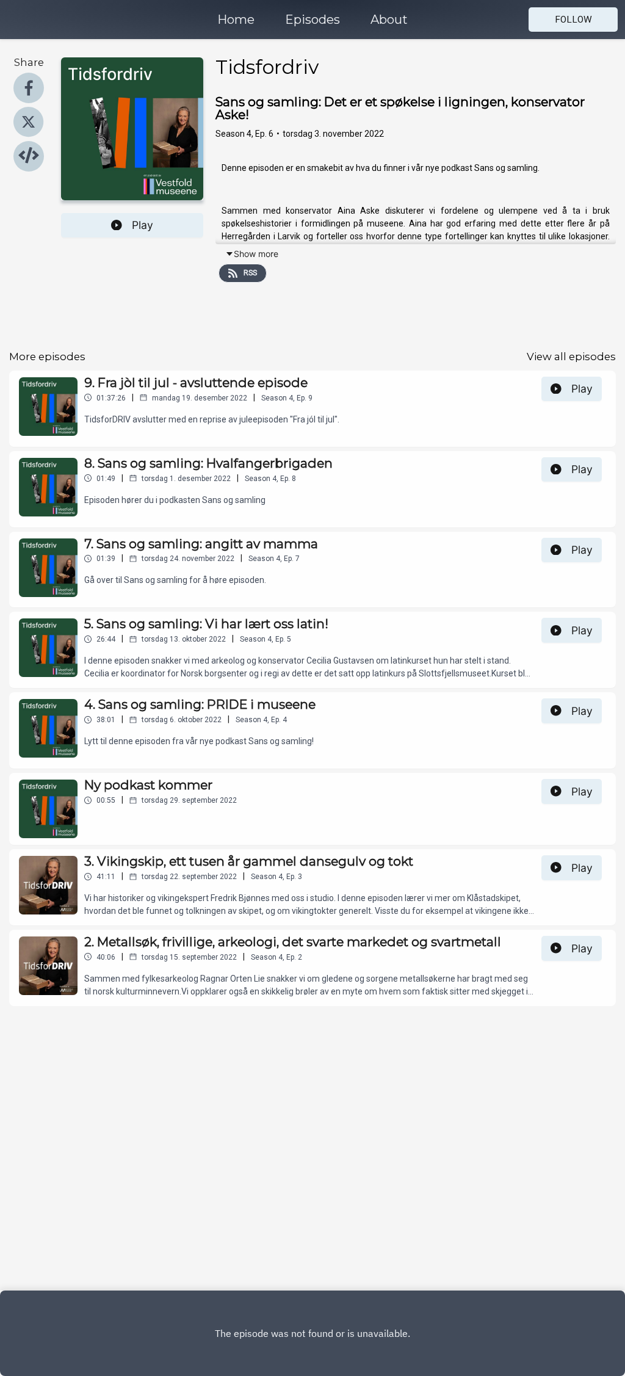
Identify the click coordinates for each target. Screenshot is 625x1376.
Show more (256, 253)
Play (142, 225)
